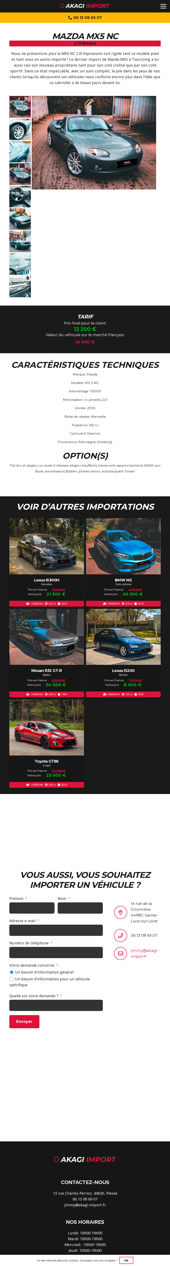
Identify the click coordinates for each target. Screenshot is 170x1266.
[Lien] (85, 6)
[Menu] (163, 6)
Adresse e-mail (22, 920)
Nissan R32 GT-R (46, 670)
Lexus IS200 (123, 670)
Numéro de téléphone (29, 942)
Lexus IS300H (46, 580)
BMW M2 (123, 580)
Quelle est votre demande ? (33, 995)
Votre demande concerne (31, 965)
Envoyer (24, 1021)
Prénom (16, 898)
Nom (62, 898)
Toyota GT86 (47, 761)
